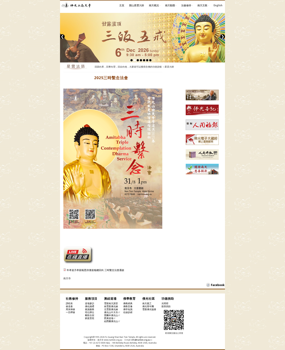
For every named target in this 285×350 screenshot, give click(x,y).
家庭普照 (89, 318)
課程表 (69, 303)
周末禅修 (70, 309)
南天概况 (152, 6)
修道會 (69, 306)
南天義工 (147, 303)
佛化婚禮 (89, 306)
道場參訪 (89, 303)
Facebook (217, 285)
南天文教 (201, 6)
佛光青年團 (148, 306)
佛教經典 (127, 303)
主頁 (121, 5)
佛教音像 (127, 306)
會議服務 (89, 309)
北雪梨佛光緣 (111, 309)
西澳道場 (108, 318)
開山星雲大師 (136, 5)
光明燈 (164, 303)
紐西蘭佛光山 (111, 321)
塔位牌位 (89, 312)
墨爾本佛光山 (111, 315)
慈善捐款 (166, 306)
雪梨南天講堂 (111, 303)
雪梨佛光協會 (149, 309)
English (218, 5)
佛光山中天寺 (111, 312)
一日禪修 (70, 312)
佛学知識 (127, 309)
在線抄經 (127, 312)
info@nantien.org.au (140, 340)
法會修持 (185, 6)
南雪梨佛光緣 (111, 306)
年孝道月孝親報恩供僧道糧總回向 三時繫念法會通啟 (95, 270)
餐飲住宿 (89, 315)
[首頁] (76, 9)
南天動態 (169, 6)
